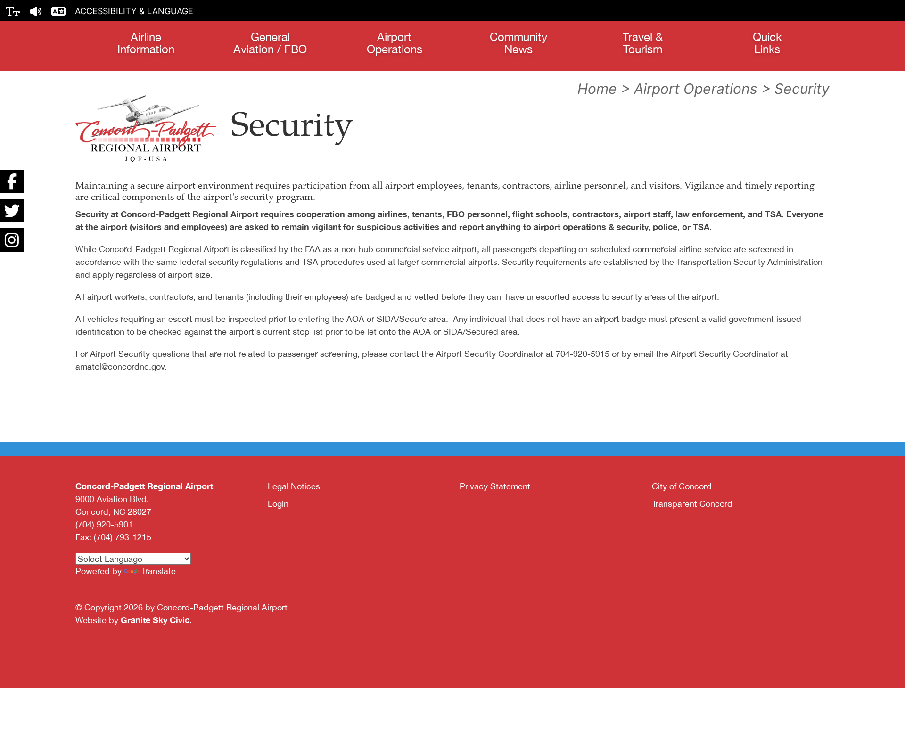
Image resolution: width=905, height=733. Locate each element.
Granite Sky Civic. (156, 620)
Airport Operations (394, 43)
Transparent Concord (692, 504)
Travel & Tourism (643, 43)
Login (278, 504)
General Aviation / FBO (270, 43)
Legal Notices (294, 486)
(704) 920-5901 (104, 524)
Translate (158, 571)
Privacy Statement (495, 486)
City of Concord (682, 486)
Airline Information (145, 43)
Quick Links (767, 43)
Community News (518, 43)
